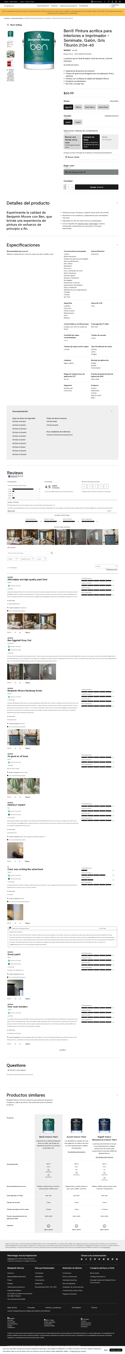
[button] (27, 2)
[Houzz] (108, 1259)
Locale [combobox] (39, 559)
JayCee (9, 1009)
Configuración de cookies (77, 1351)
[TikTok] (117, 1259)
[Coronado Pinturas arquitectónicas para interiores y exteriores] (90, 1322)
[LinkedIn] (112, 1259)
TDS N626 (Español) (52, 425)
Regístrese (10, 1259)
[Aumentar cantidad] (72, 187)
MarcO (9, 759)
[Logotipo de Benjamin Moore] (10, 6)
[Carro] (120, 2)
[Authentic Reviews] (16, 476)
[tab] (10, 35)
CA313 (9, 957)
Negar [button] (106, 1350)
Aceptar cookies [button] (116, 1350)
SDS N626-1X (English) (19, 447)
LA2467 (9, 872)
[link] (116, 2)
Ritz (9, 808)
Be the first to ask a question (17, 1070)
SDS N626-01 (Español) (19, 443)
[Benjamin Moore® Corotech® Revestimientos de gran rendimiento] (16, 1322)
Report (27, 632)
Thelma (9, 693)
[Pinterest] (99, 1259)
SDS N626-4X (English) (19, 436)
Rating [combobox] (10, 559)
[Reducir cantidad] (65, 187)
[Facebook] (81, 1259)
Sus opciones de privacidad (16, 1299)
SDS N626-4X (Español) (19, 454)
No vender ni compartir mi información (19, 1293)
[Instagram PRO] (90, 1259)
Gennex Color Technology (88, 224)
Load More (62, 1050)
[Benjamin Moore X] (103, 1259)
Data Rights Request (14, 1296)
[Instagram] (86, 1259)
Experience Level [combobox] (25, 559)
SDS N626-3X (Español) (19, 432)
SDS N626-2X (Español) (19, 428)
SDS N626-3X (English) (19, 425)
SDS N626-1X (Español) (19, 450)
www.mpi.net (106, 1247)
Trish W (9, 582)
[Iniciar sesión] (112, 2)
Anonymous (11, 643)
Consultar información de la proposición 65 (60, 434)
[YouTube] (95, 1259)
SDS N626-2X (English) (19, 421)
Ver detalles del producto (71, 64)
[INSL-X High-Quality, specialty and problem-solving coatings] (53, 1322)
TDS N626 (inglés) (52, 421)
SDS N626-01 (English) (18, 439)
